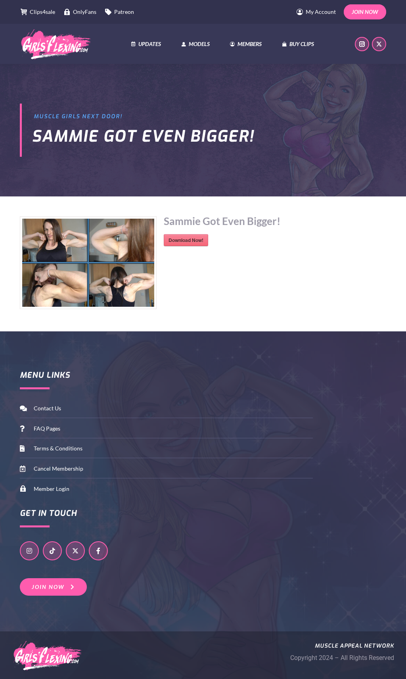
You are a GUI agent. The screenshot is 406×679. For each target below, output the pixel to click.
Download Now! (186, 240)
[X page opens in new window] (379, 44)
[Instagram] (29, 550)
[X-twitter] (75, 550)
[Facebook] (98, 550)
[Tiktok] (52, 550)
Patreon (124, 11)
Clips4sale (42, 11)
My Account (321, 11)
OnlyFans (84, 11)
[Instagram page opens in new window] (362, 44)
